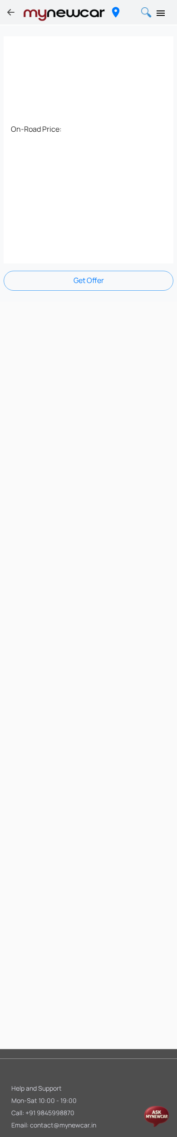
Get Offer (89, 280)
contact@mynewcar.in (63, 1125)
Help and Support (36, 1088)
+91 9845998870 (49, 1112)
